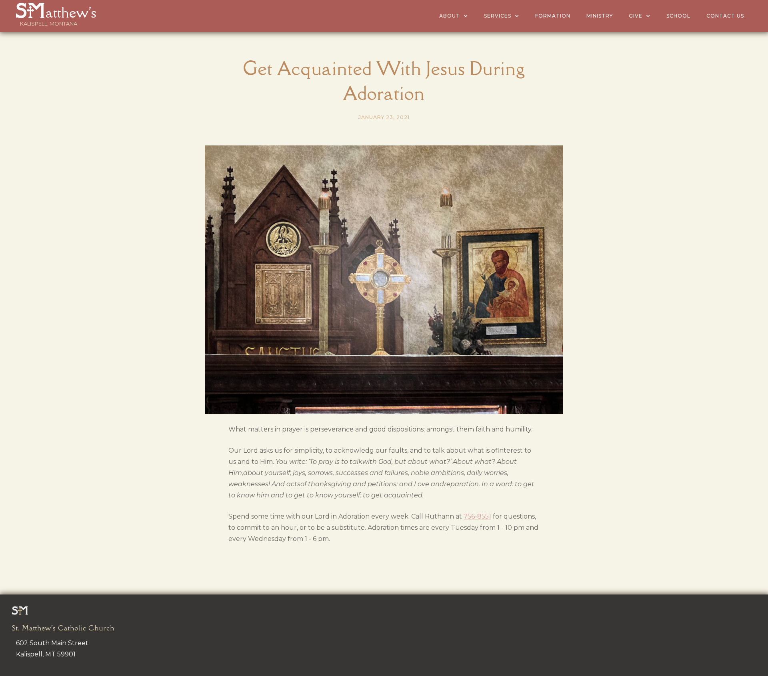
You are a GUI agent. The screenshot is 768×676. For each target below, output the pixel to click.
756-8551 (477, 516)
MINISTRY (599, 16)
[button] (453, 16)
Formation (552, 16)
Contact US (725, 16)
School (678, 16)
